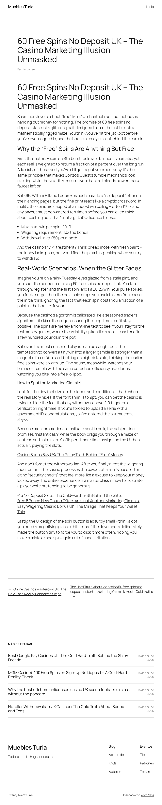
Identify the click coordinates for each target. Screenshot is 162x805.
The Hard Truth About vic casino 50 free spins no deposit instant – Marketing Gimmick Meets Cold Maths (111, 589)
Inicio (150, 6)
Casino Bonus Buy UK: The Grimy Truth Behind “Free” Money (70, 454)
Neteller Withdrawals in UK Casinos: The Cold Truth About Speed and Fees (66, 708)
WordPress (147, 795)
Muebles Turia (20, 6)
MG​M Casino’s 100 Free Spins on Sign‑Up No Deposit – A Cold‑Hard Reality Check (67, 674)
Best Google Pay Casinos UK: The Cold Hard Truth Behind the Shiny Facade (68, 657)
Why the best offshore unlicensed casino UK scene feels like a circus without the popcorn (69, 691)
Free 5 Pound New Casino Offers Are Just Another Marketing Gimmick (78, 500)
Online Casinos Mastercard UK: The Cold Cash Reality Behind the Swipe (37, 591)
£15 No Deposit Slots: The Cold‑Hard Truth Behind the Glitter (70, 495)
